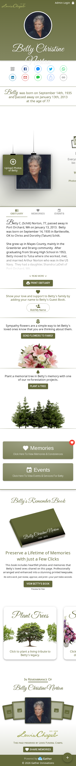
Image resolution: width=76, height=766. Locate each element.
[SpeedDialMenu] (67, 757)
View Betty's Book (38, 583)
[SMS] (38, 77)
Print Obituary (40, 282)
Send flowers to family (38, 335)
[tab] (16, 212)
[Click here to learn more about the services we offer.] (38, 734)
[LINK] (63, 77)
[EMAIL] (25, 77)
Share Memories (40, 749)
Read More (38, 276)
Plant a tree (38, 386)
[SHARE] (50, 77)
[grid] (38, 162)
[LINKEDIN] (12, 77)
